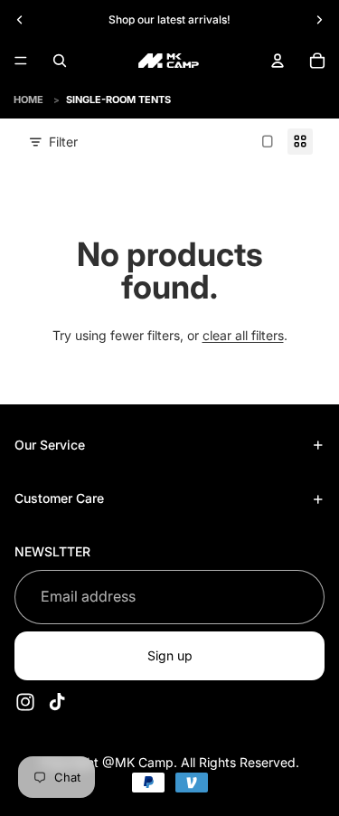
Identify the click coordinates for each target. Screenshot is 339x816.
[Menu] (21, 60)
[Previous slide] (20, 20)
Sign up (170, 655)
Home (28, 99)
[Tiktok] (57, 702)
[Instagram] (25, 702)
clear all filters (243, 335)
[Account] (277, 61)
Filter (63, 141)
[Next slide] (319, 20)
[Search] (60, 61)
